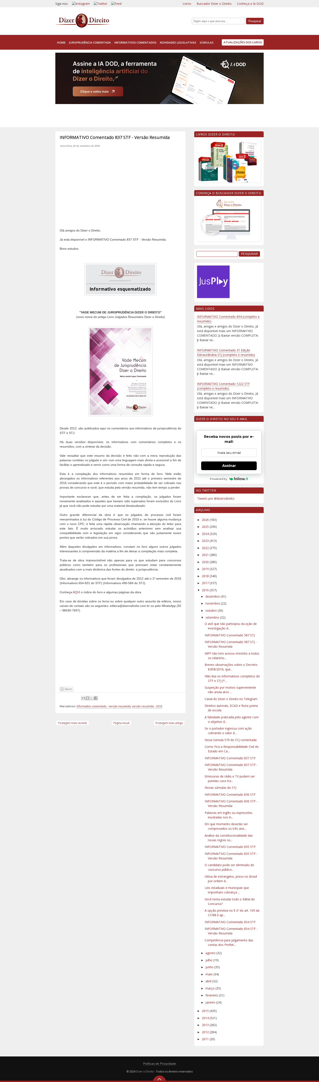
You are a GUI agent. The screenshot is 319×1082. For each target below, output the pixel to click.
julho (209, 960)
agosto (211, 953)
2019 (206, 569)
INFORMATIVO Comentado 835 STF (230, 847)
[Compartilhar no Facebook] (96, 698)
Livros (187, 4)
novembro (213, 603)
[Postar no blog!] (87, 698)
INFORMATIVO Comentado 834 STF (230, 922)
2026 (206, 520)
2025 (206, 527)
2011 (206, 1039)
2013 (206, 1025)
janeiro (211, 1002)
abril (209, 981)
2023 (206, 541)
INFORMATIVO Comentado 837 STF (230, 758)
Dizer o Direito (145, 1071)
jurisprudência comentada (90, 42)
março (210, 988)
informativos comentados (135, 42)
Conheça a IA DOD (250, 4)
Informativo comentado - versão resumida (104, 706)
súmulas (207, 42)
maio (210, 974)
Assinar (229, 466)
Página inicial (121, 723)
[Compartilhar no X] (91, 698)
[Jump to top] (159, 1078)
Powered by (218, 479)
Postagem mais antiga (169, 723)
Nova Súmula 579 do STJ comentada (231, 740)
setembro (213, 617)
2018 (206, 576)
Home (61, 42)
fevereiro (212, 995)
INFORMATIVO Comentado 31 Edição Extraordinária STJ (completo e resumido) (226, 352)
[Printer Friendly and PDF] (66, 690)
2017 (206, 583)
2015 (206, 1011)
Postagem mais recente (72, 723)
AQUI (76, 592)
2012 (206, 1032)
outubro (212, 610)
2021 (206, 555)
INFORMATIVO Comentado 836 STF (230, 794)
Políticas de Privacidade (159, 1063)
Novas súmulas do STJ (220, 787)
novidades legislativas (178, 42)
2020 (206, 562)
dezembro (213, 596)
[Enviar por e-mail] (83, 698)
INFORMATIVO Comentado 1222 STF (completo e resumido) (223, 386)
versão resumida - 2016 (147, 706)
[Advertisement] (134, 114)
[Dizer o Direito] (82, 27)
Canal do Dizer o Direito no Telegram (231, 699)
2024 (206, 534)
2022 (206, 548)
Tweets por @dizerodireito (215, 498)
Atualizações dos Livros (243, 42)
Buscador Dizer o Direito (214, 4)
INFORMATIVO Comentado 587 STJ (230, 635)
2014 (206, 1018)
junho (210, 967)
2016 (206, 590)
